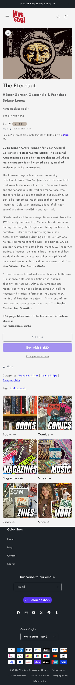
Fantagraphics (11, 380)
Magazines (11, 478)
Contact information (39, 675)
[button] (7, 17)
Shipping (7, 128)
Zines (7, 522)
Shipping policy (60, 675)
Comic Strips (49, 376)
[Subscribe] (57, 587)
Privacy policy (58, 669)
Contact (11, 555)
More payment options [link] (37, 356)
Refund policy (39, 681)
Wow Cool (24, 669)
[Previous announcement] (7, 4)
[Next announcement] (68, 4)
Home (10, 539)
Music (42, 478)
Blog (10, 547)
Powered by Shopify (38, 669)
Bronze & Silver (28, 376)
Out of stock (18, 388)
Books (7, 434)
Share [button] (9, 366)
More (42, 522)
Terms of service (18, 675)
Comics (44, 434)
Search (11, 564)
